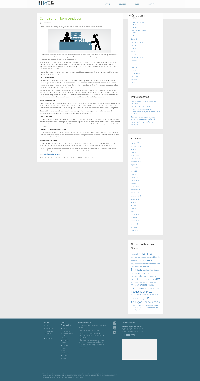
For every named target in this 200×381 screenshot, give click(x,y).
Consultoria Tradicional (48, 332)
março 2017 (135, 143)
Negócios (134, 67)
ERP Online (66, 331)
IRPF (158, 279)
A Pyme (107, 4)
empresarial (139, 266)
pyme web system (137, 305)
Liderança (134, 61)
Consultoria (134, 254)
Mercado (134, 64)
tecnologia (134, 76)
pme (132, 298)
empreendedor (136, 264)
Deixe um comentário (87, 157)
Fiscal (133, 51)
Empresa (133, 266)
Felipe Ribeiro (46, 23)
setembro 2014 (136, 162)
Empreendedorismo (48, 157)
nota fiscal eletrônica (147, 288)
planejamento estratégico (149, 294)
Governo (145, 276)
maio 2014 (134, 174)
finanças (136, 269)
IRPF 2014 (134, 282)
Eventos (133, 48)
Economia (134, 39)
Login (64, 358)
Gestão (133, 55)
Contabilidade (146, 254)
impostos (152, 279)
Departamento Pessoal (138, 31)
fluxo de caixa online (138, 273)
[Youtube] (114, 328)
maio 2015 (134, 152)
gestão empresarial (141, 275)
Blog (137, 4)
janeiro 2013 (135, 221)
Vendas (58, 157)
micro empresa (151, 282)
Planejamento (136, 294)
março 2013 (135, 215)
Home (65, 328)
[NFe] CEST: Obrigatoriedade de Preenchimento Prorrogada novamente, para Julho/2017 (145, 112)
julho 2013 (134, 202)
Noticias (135, 36)
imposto (154, 276)
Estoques (134, 45)
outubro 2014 (135, 159)
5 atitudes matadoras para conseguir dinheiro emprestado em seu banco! (143, 118)
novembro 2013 (136, 190)
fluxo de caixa (154, 270)
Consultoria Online (66, 342)
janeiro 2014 (135, 187)
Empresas (145, 266)
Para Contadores (65, 352)
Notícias (135, 28)
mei (144, 282)
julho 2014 (134, 168)
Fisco (148, 270)
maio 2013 (134, 208)
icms (150, 276)
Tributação (134, 79)
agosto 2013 (135, 199)
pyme (139, 298)
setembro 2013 (136, 196)
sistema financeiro (140, 308)
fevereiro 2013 (136, 218)
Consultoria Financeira (138, 22)
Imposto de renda (140, 279)
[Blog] (114, 332)
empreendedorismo (151, 263)
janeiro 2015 (135, 155)
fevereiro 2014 (136, 183)
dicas (151, 257)
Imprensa (49, 338)
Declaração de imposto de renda (140, 257)
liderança (139, 282)
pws (135, 298)
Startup (141, 310)
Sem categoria (135, 73)
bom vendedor (71, 157)
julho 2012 (134, 224)
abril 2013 (134, 211)
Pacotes (65, 345)
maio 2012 (134, 230)
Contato (151, 4)
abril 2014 (134, 177)
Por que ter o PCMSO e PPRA (140, 107)
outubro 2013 (135, 193)
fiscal (144, 270)
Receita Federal (149, 305)
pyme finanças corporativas (145, 300)
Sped (137, 310)
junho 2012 (134, 227)
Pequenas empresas (142, 291)
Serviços (122, 4)
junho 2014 (134, 171)
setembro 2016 (136, 146)
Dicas (134, 24)
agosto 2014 (135, 165)
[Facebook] (114, 323)
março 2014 (135, 180)
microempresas (138, 284)
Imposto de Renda (137, 58)
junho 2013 (134, 205)
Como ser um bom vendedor (60, 18)
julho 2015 (134, 149)
